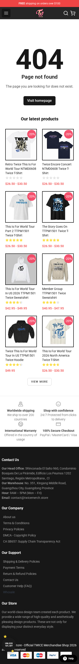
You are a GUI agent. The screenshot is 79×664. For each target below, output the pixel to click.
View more (39, 381)
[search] (65, 13)
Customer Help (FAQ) (17, 586)
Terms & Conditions (16, 523)
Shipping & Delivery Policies (21, 561)
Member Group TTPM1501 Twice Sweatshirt (54, 293)
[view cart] (72, 13)
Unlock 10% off (9, 644)
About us (9, 517)
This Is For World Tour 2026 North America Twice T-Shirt (57, 355)
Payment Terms (13, 567)
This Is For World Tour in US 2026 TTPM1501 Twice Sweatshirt (20, 293)
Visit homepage (39, 101)
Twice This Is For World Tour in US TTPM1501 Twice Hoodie (20, 355)
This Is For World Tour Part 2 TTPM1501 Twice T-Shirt (20, 231)
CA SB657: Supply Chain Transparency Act (31, 541)
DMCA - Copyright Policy (19, 535)
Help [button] (71, 658)
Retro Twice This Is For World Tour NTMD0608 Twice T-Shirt (20, 169)
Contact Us (10, 580)
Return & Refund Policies (19, 574)
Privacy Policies (13, 529)
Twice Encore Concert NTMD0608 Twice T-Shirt (57, 169)
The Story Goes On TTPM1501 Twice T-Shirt (55, 231)
